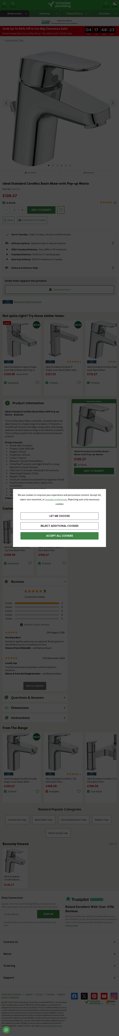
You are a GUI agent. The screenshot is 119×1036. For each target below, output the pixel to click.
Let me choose (59, 516)
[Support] (6, 1030)
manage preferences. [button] (56, 499)
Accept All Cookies (59, 535)
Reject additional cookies (60, 526)
